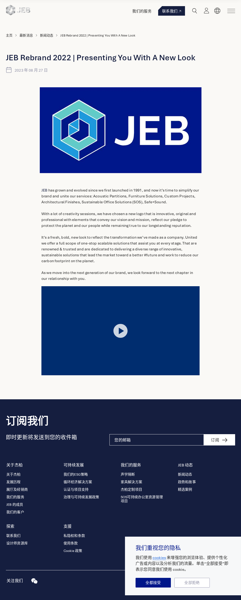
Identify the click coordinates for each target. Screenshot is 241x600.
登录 (206, 11)
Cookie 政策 (73, 551)
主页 (9, 35)
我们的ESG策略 (76, 475)
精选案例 (185, 490)
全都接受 (153, 582)
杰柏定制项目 (131, 490)
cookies (159, 557)
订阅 (215, 440)
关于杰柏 (13, 475)
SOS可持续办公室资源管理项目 (142, 499)
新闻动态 (46, 35)
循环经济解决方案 (78, 482)
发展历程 (13, 482)
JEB (44, 190)
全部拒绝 (192, 582)
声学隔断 (128, 475)
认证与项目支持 (76, 490)
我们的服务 (142, 11)
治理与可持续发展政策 (81, 497)
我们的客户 (15, 512)
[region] (183, 566)
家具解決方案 (131, 482)
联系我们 (169, 11)
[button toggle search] (194, 11)
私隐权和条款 (74, 536)
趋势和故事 (187, 482)
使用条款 (71, 543)
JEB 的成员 (14, 505)
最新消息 (26, 35)
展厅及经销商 (17, 490)
